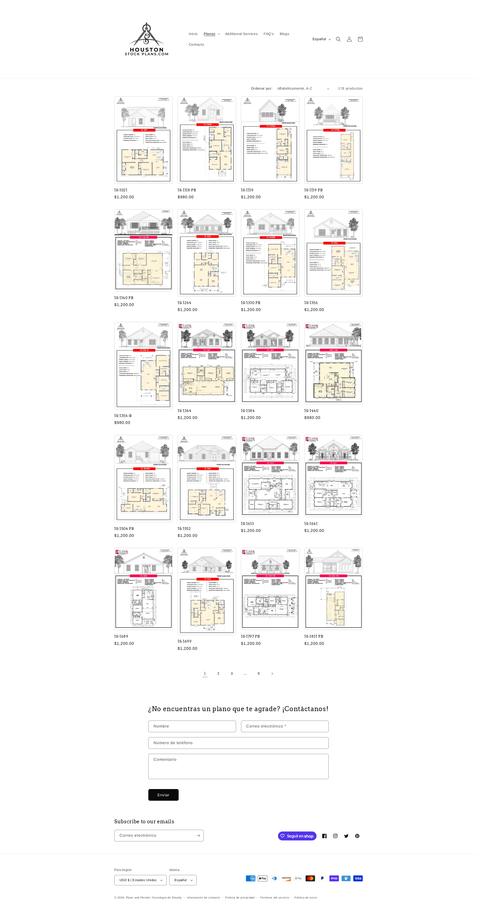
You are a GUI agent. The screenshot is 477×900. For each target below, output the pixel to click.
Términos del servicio (274, 897)
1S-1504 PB (124, 528)
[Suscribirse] (198, 835)
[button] (211, 34)
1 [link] (205, 673)
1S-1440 (311, 411)
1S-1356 (311, 303)
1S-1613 (247, 523)
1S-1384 (248, 411)
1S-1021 (120, 190)
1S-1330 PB (250, 303)
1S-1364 (185, 411)
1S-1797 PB (250, 636)
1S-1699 (185, 641)
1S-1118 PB (187, 190)
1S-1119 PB (313, 190)
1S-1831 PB (313, 636)
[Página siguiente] (272, 673)
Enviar (163, 795)
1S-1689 (121, 636)
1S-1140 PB (123, 298)
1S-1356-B (123, 416)
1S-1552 (184, 528)
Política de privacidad (239, 897)
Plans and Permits (138, 897)
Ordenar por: (262, 88)
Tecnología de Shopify (167, 897)
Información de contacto (203, 897)
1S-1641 (311, 523)
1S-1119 (247, 190)
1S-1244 (185, 303)
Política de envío (305, 897)
